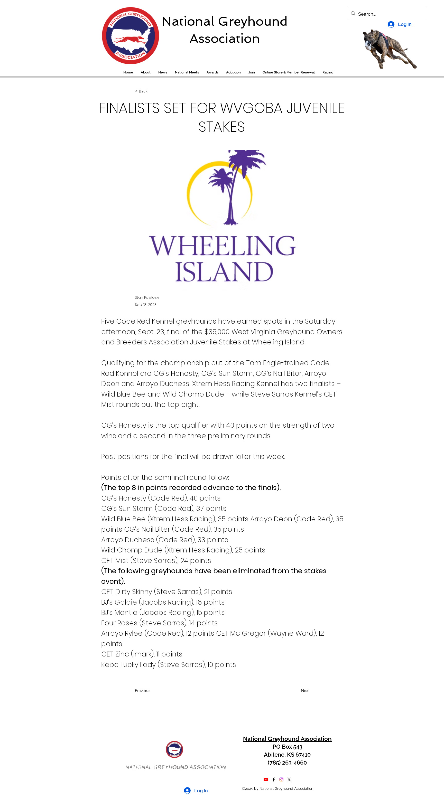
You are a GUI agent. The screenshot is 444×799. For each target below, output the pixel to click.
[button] (328, 72)
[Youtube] (266, 779)
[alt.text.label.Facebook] (273, 779)
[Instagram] (281, 779)
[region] (127, 33)
